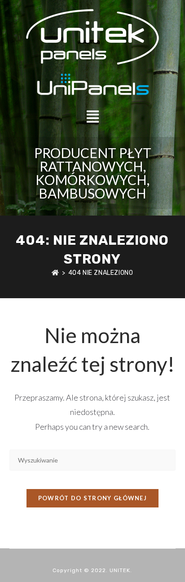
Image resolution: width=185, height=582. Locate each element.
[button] (93, 116)
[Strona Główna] (55, 273)
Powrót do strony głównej (92, 498)
